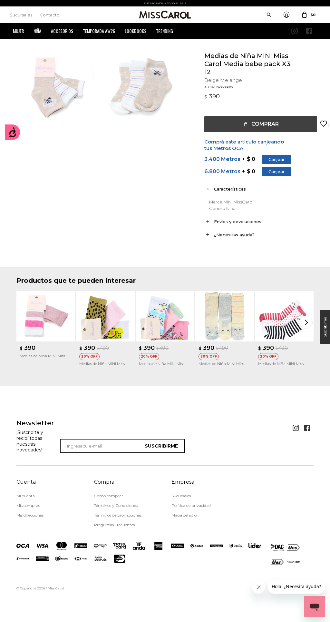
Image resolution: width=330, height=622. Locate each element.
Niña (37, 30)
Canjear (276, 159)
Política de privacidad (191, 505)
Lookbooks (135, 30)
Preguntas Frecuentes (114, 524)
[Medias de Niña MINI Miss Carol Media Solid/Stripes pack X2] (45, 316)
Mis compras (28, 505)
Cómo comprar (108, 495)
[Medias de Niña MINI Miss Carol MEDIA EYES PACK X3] (284, 316)
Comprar (265, 124)
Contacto (50, 14)
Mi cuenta (25, 495)
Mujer (18, 30)
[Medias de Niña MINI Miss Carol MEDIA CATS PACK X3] (165, 316)
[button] (307, 322)
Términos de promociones (117, 515)
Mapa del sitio (184, 515)
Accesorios (62, 30)
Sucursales (21, 14)
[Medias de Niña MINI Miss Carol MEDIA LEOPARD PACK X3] (105, 316)
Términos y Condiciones (116, 505)
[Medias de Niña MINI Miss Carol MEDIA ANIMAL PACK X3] (224, 316)
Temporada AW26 (99, 30)
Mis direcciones (30, 515)
